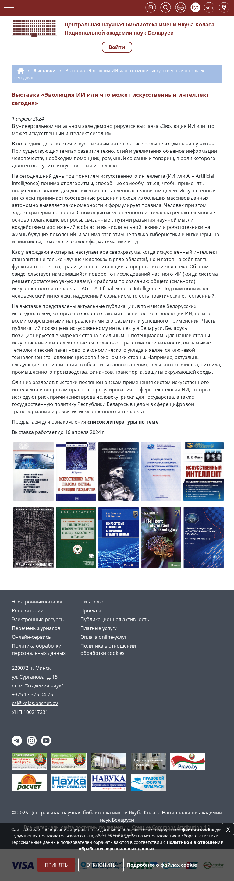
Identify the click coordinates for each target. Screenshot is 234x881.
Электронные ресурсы (38, 619)
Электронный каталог (37, 601)
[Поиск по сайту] (165, 7)
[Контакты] (224, 7)
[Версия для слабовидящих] (180, 7)
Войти (117, 47)
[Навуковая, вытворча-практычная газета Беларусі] (108, 782)
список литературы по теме (122, 421)
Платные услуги (99, 628)
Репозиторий (28, 610)
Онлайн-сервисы (32, 637)
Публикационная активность (114, 619)
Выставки (44, 70)
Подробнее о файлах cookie (162, 865)
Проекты (90, 610)
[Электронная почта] (150, 7)
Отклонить (101, 865)
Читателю (91, 601)
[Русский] (195, 7)
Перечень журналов (36, 628)
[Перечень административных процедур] (148, 761)
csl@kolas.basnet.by (35, 703)
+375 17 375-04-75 (32, 694)
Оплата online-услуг (103, 637)
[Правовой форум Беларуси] (148, 782)
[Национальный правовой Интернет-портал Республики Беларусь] (187, 761)
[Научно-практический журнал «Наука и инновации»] (69, 782)
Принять (56, 865)
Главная (19, 71)
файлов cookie (198, 829)
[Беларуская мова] (209, 7)
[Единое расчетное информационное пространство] (29, 782)
